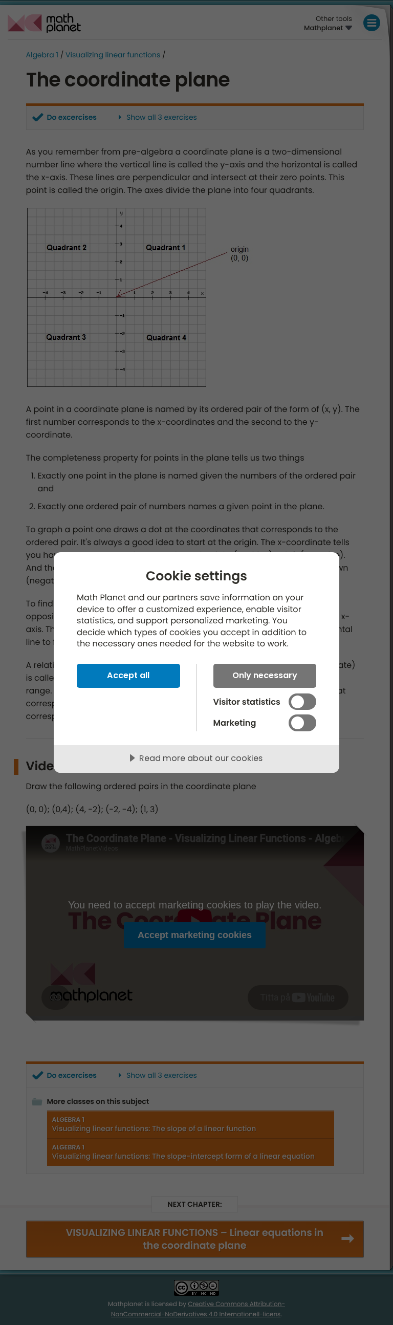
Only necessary (264, 675)
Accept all (128, 675)
